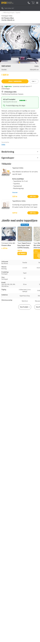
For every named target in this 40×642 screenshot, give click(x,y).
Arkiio (3, 144)
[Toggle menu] (37, 2)
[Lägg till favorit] (36, 27)
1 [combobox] (33, 81)
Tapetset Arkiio (17, 168)
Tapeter (18, 12)
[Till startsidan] (7, 3)
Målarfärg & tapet (9, 12)
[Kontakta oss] (29, 3)
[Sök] (2, 8)
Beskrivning (7, 151)
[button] (20, 68)
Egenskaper (7, 157)
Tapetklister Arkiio (19, 201)
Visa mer (15, 192)
